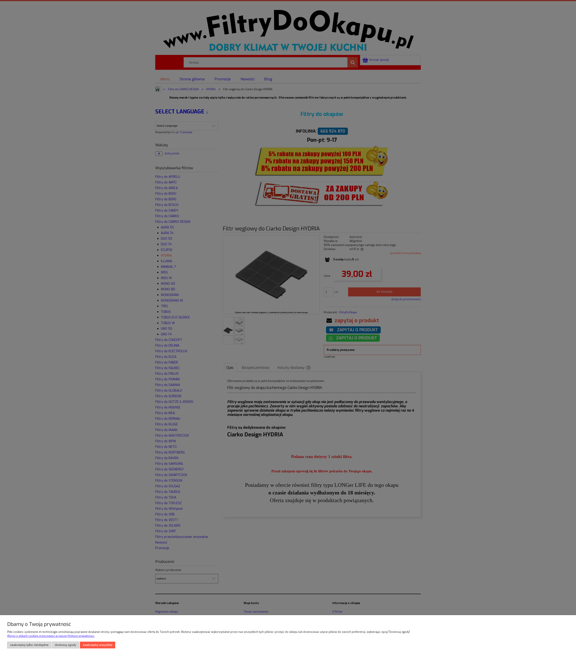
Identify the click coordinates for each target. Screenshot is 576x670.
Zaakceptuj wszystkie (97, 645)
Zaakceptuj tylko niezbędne (29, 645)
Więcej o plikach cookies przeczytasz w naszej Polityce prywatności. (51, 636)
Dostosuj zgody (65, 645)
